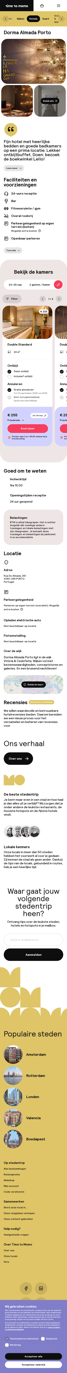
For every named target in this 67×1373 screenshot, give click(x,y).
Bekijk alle (48, 100)
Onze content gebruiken (18, 1219)
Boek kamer (28, 428)
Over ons (15, 759)
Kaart (46, 18)
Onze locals (10, 1256)
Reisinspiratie (12, 1174)
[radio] (9, 372)
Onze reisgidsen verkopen (19, 1213)
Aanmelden (34, 955)
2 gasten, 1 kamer (39, 284)
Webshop (9, 1180)
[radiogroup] (27, 374)
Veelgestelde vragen (16, 1234)
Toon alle (11, 250)
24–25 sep (38, 415)
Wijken (20, 18)
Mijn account (11, 1186)
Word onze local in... (15, 1207)
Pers (6, 1262)
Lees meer (12, 168)
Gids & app (57, 18)
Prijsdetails (13, 420)
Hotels (33, 18)
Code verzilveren (14, 1191)
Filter (14, 299)
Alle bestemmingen (15, 1168)
